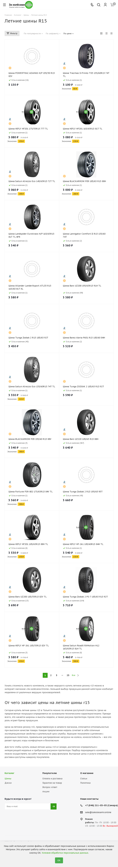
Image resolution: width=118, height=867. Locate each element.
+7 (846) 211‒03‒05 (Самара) (101, 805)
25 (68, 675)
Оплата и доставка (52, 778)
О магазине (86, 773)
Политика (85, 782)
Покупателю (49, 773)
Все (73, 675)
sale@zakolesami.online (98, 812)
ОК (59, 860)
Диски (8, 782)
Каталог (9, 773)
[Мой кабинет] (105, 4)
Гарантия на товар (52, 782)
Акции (45, 791)
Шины (8, 778)
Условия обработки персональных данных (65, 852)
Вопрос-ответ (49, 787)
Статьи (83, 778)
